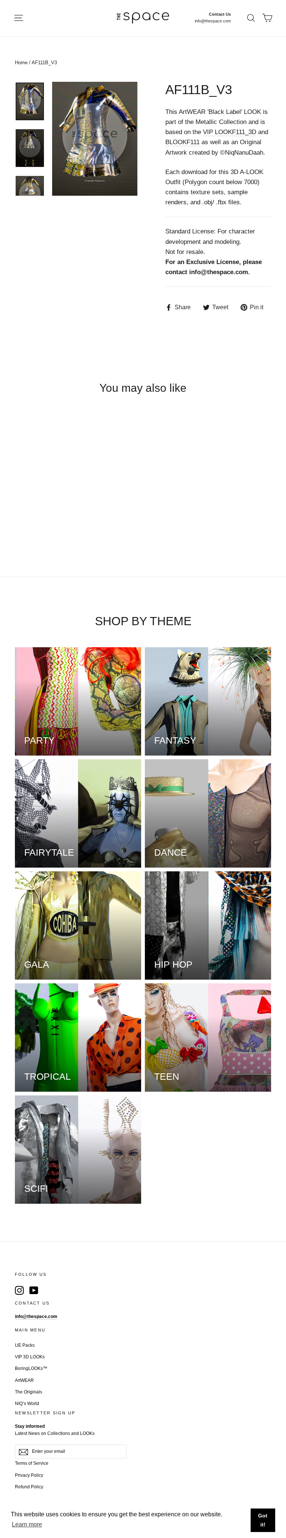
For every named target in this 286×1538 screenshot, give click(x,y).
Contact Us (220, 14)
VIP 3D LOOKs (30, 1356)
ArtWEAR (24, 1380)
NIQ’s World (27, 1403)
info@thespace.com (213, 21)
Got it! (262, 1520)
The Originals (28, 1392)
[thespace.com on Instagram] (19, 1290)
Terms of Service (31, 1463)
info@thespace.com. (219, 272)
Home (21, 62)
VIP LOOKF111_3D (229, 132)
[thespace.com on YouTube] (33, 1290)
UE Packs (25, 1345)
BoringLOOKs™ (31, 1368)
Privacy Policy (29, 1475)
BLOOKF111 (182, 142)
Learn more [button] (27, 1524)
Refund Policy (29, 1486)
